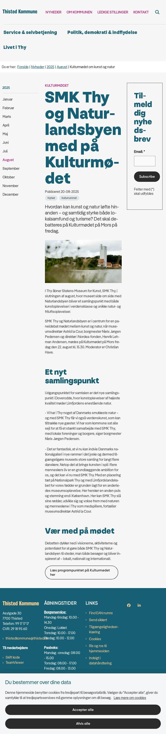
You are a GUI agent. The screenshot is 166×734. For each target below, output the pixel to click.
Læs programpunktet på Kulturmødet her (80, 572)
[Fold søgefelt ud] (157, 12)
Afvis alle (83, 723)
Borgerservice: (55, 612)
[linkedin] (139, 605)
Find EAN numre (101, 613)
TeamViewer (15, 662)
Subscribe (147, 176)
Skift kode (13, 657)
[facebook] (129, 605)
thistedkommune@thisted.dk (27, 638)
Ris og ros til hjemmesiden (99, 648)
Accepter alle (83, 710)
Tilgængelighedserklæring (104, 629)
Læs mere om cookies (130, 698)
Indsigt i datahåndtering (100, 660)
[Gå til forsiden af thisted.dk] (18, 12)
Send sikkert (98, 620)
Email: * (139, 151)
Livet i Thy (14, 47)
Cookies (95, 639)
